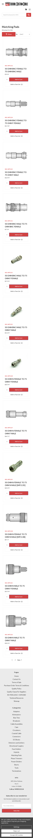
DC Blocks (16, 740)
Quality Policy (16, 689)
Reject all (16, 831)
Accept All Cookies (16, 835)
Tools (16, 768)
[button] (8, 34)
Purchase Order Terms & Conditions (16, 685)
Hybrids (16, 752)
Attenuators (16, 715)
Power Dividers (16, 762)
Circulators (16, 730)
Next (19, 660)
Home (16, 676)
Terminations (16, 771)
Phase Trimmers (16, 758)
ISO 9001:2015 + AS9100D (16, 695)
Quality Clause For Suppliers (16, 692)
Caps (16, 727)
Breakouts (16, 721)
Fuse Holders (16, 749)
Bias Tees (16, 718)
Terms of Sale (16, 682)
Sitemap (16, 701)
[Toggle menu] (2, 4)
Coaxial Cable (16, 733)
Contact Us (16, 679)
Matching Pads (16, 755)
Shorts (16, 765)
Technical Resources (16, 698)
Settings (16, 827)
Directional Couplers (16, 746)
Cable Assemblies (17, 724)
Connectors (16, 736)
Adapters (16, 711)
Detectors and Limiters (16, 743)
